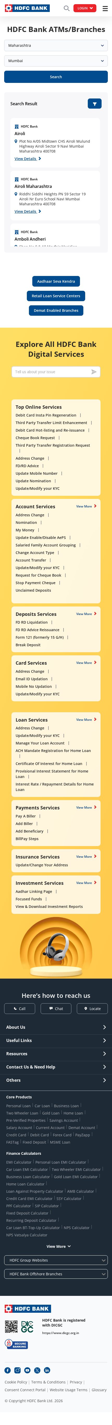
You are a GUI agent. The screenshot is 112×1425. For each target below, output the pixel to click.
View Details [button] (26, 158)
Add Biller (24, 823)
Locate (95, 1008)
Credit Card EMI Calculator (29, 1198)
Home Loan (73, 1113)
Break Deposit (28, 644)
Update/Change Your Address (42, 864)
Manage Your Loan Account (40, 743)
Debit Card (39, 1134)
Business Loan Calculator (28, 1176)
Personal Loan (18, 1105)
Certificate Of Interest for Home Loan (49, 763)
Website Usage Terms (69, 1390)
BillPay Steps (27, 838)
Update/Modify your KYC (38, 488)
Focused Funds (29, 898)
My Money (25, 529)
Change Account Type (35, 552)
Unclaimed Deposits (33, 590)
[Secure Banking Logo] (16, 1344)
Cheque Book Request (35, 437)
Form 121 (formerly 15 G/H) (40, 637)
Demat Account (82, 1127)
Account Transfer (31, 560)
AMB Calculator (80, 1191)
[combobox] (56, 45)
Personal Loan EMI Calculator (60, 1162)
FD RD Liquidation (32, 622)
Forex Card (62, 1134)
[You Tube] (27, 1370)
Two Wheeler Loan (22, 1113)
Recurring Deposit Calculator (31, 1220)
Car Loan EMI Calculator (27, 1169)
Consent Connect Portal (25, 1390)
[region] (55, 143)
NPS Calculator (77, 1227)
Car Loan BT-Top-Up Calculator (33, 1227)
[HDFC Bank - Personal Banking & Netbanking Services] (28, 1309)
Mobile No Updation (34, 686)
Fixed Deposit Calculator (27, 1213)
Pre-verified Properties (26, 1120)
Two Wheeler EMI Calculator (76, 1169)
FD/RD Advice (27, 465)
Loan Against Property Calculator (34, 1191)
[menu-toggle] (105, 8)
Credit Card (16, 1134)
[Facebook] (7, 1370)
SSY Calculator (69, 1198)
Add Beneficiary (29, 831)
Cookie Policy (16, 1382)
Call (22, 1008)
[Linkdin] (47, 1370)
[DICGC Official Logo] (27, 1326)
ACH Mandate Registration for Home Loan (53, 750)
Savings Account (63, 1120)
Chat (59, 1008)
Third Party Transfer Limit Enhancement (51, 422)
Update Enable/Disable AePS (41, 537)
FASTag (12, 1142)
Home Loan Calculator (25, 1184)
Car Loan (42, 1105)
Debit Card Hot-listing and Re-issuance (50, 430)
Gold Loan (51, 1113)
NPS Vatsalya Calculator (26, 1234)
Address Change (30, 458)
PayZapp (82, 1134)
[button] (95, 103)
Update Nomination (33, 480)
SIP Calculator (47, 1205)
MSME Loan (60, 1142)
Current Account (50, 1127)
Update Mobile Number (37, 473)
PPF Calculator (18, 1205)
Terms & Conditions (48, 1382)
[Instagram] (17, 1370)
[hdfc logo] (27, 8)
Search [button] (56, 76)
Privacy (76, 1382)
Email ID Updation (32, 678)
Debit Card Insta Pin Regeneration (46, 415)
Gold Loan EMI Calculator (76, 1176)
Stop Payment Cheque (35, 582)
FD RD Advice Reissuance (37, 629)
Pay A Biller (26, 816)
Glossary (99, 1390)
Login (83, 8)
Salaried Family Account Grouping (46, 545)
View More (84, 506)
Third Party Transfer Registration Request (53, 445)
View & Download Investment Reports (49, 906)
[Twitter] (37, 1370)
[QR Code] (11, 1326)
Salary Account (19, 1127)
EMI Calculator (19, 1162)
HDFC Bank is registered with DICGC (63, 1323)
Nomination (26, 522)
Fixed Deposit (34, 1142)
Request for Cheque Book (38, 575)
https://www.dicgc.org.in (60, 1333)
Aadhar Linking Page (34, 891)
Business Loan (66, 1105)
